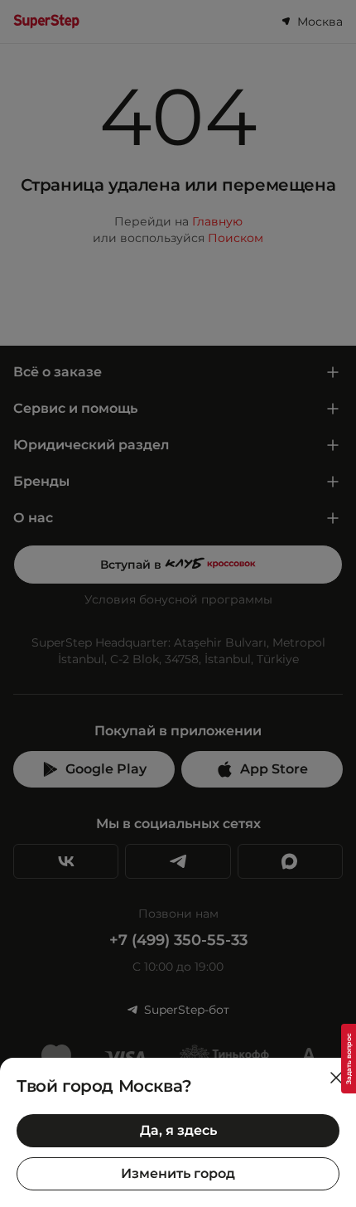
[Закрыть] (336, 1077)
